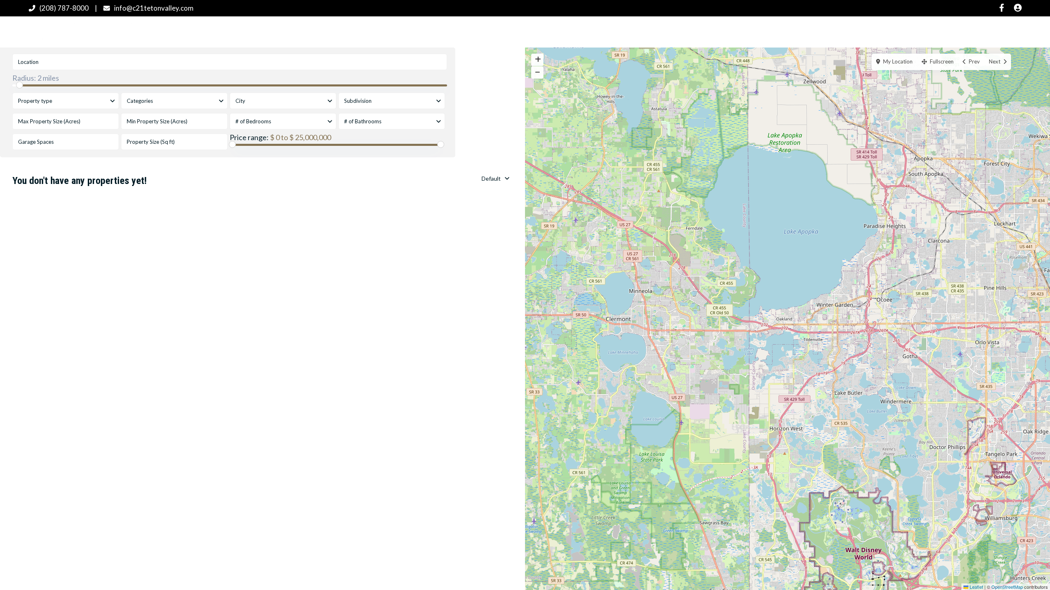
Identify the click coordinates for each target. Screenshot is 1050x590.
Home (439, 31)
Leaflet (975, 586)
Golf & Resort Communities (558, 31)
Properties (481, 31)
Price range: (249, 137)
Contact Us (717, 31)
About (673, 31)
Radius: (35, 78)
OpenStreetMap (1007, 586)
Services (633, 31)
